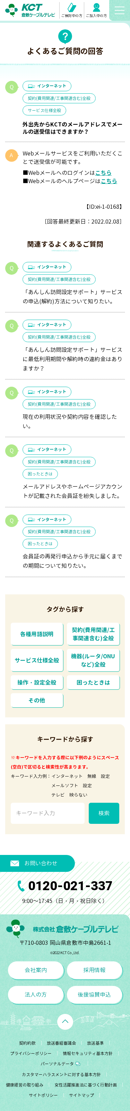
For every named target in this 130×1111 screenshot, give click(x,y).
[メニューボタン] (119, 10)
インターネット (51, 86)
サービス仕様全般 (44, 110)
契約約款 (27, 1043)
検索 (104, 813)
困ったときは (40, 474)
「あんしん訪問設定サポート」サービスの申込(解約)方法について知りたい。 (72, 296)
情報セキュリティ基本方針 (88, 1053)
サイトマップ (81, 1095)
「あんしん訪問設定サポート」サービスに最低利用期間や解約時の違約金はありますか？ (72, 359)
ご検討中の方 (71, 15)
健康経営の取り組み (24, 1085)
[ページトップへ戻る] (65, 1022)
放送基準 (95, 1043)
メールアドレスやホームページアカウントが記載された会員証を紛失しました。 (72, 491)
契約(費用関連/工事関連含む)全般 (59, 98)
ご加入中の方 (96, 15)
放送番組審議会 (61, 1043)
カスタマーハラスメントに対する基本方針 (61, 1074)
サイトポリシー (43, 1095)
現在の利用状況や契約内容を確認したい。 (70, 421)
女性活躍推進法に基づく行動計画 (85, 1085)
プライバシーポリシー (31, 1053)
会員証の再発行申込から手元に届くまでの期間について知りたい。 (72, 561)
